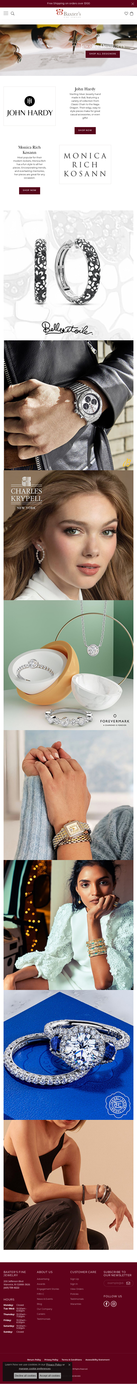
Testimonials (43, 1319)
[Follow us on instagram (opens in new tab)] (113, 1304)
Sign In (74, 1284)
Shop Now (85, 131)
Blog (39, 1304)
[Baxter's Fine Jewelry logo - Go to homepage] (68, 13)
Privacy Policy (54, 1364)
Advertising (43, 1279)
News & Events (45, 1299)
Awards (41, 1284)
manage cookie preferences (34, 1368)
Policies (74, 1294)
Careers (41, 1314)
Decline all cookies (25, 1375)
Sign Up (74, 1279)
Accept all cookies (50, 1375)
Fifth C (40, 1294)
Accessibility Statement (97, 1360)
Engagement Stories (48, 1289)
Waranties (75, 1304)
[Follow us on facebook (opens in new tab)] (106, 1304)
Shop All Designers (102, 54)
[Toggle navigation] (6, 13)
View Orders (76, 1289)
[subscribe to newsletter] (128, 1283)
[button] (12, 13)
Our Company (44, 1309)
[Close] (132, 4)
